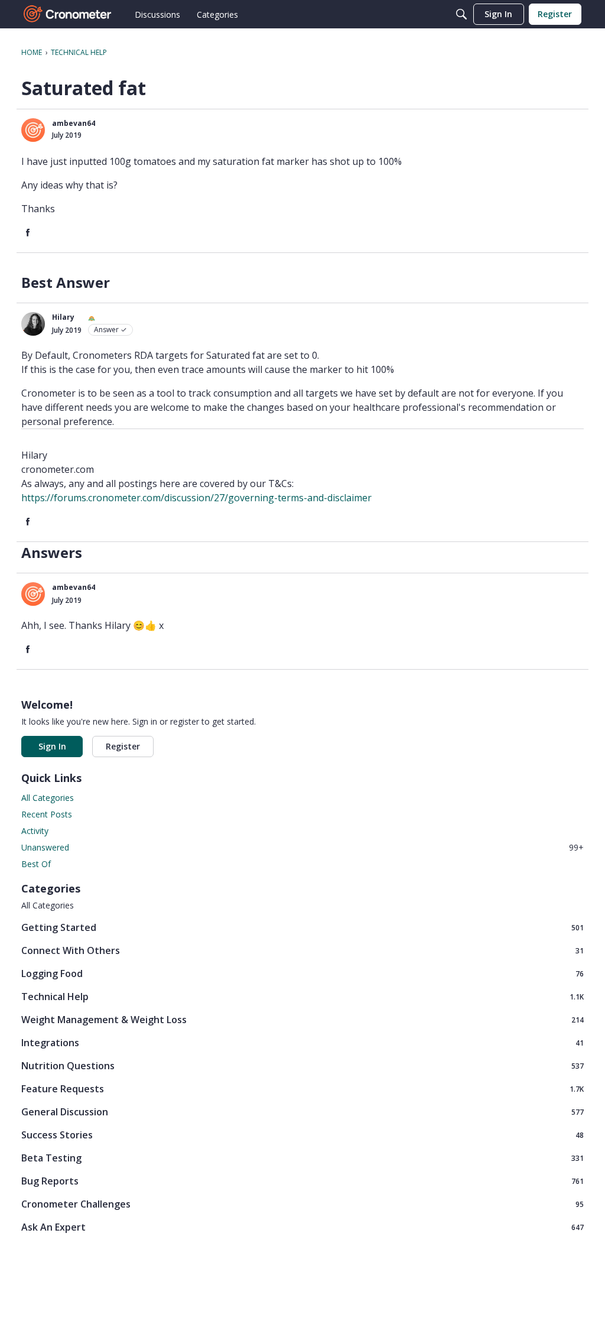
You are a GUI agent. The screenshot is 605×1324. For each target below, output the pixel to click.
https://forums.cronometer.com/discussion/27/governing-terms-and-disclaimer (196, 497)
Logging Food (302, 973)
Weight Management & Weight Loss (302, 1019)
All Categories (47, 797)
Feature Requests (302, 1088)
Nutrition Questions (302, 1065)
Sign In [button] (52, 746)
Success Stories (302, 1134)
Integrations (302, 1042)
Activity (34, 830)
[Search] (461, 14)
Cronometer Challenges (302, 1204)
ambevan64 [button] (73, 123)
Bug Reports (302, 1180)
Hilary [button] (63, 317)
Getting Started (302, 927)
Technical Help (302, 996)
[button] (33, 130)
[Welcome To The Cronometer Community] (68, 14)
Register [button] (123, 746)
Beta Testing (302, 1157)
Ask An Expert (302, 1227)
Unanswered (302, 847)
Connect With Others (302, 950)
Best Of (36, 863)
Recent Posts (46, 814)
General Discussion (302, 1111)
